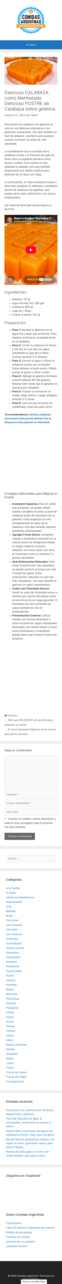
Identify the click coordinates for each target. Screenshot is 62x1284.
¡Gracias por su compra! (20, 1241)
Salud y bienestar (16, 1044)
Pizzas (10, 1021)
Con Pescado (14, 925)
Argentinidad (14, 901)
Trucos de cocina (16, 1072)
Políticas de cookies (18, 1236)
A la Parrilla (13, 888)
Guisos (10, 975)
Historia (10, 980)
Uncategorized (15, 1081)
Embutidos (12, 952)
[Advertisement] (31, 459)
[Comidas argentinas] (31, 19)
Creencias (12, 938)
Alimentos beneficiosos (20, 897)
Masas (10, 989)
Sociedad (11, 1053)
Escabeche (12, 966)
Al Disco (11, 892)
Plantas (10, 1026)
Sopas (10, 1058)
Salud (9, 1040)
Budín (9, 915)
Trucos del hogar (16, 1076)
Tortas (10, 1067)
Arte (8, 906)
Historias (11, 984)
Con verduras (14, 934)
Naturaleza (12, 998)
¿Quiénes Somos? (17, 1246)
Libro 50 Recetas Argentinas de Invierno (30, 1227)
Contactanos (13, 1223)
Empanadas (13, 957)
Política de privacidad (19, 1232)
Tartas (10, 1063)
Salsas (10, 1035)
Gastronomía (14, 971)
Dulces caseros (15, 947)
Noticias (11, 1003)
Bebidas (11, 911)
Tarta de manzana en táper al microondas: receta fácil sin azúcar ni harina (28, 1122)
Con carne (12, 920)
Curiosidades (14, 943)
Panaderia (12, 1007)
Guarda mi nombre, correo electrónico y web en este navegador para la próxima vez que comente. (30, 822)
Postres (12, 715)
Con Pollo (11, 929)
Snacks (10, 1049)
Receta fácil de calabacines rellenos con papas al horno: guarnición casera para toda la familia (30, 1143)
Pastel (10, 1017)
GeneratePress (31, 1279)
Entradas (11, 961)
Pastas (10, 1012)
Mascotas (12, 993)
